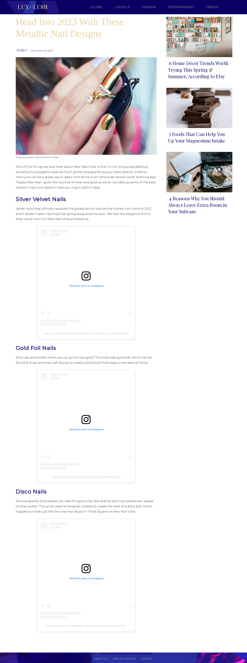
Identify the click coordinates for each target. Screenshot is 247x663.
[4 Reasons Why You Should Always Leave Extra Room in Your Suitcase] (198, 171)
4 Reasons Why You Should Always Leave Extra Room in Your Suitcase (197, 205)
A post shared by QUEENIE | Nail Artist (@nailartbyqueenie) (86, 625)
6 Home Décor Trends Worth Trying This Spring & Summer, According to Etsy (198, 69)
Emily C (22, 50)
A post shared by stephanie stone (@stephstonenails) (86, 477)
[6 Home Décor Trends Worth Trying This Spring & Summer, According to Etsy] (198, 36)
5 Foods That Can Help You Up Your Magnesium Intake (196, 137)
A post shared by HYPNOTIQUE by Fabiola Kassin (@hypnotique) (86, 333)
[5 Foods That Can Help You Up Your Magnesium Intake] (198, 107)
